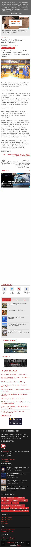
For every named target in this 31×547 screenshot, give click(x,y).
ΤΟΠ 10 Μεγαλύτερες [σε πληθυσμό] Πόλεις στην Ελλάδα (17, 304)
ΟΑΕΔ (11, 508)
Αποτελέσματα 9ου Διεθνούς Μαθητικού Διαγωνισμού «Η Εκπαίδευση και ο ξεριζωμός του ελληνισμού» (18, 488)
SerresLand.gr (10, 542)
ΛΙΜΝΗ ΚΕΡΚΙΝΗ (16, 510)
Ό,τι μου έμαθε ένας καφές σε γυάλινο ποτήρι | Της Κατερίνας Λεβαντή (15, 407)
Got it (21, 13)
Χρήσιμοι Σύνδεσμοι (6, 519)
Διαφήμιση (4, 521)
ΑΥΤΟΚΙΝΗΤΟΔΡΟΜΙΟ (7, 505)
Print (8, 48)
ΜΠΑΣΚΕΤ (22, 156)
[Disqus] (15, 215)
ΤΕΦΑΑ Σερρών (5, 461)
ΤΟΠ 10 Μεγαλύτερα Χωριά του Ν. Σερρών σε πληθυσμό (17, 324)
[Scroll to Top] (28, 543)
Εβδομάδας (15, 300)
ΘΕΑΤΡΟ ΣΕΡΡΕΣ (19, 508)
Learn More (13, 13)
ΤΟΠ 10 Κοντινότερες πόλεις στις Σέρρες (13, 382)
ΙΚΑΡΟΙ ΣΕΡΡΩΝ (19, 154)
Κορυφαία (6, 300)
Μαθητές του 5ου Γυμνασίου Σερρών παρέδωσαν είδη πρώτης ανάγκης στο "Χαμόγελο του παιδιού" (17, 482)
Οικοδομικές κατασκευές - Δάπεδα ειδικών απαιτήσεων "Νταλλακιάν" (14, 31)
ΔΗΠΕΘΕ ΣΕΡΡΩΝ (6, 503)
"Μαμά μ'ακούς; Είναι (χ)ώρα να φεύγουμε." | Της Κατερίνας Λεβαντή (18, 468)
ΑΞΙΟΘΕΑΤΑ (25, 510)
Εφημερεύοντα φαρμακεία (8, 529)
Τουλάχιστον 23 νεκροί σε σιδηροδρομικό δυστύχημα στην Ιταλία (18, 331)
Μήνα (24, 300)
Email (13, 48)
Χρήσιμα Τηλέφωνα (6, 517)
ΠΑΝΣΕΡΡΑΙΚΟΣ (20, 498)
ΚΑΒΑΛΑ (27, 154)
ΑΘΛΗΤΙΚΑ (6, 154)
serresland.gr (6, 451)
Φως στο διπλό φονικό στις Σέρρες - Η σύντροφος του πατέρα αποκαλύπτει (15, 378)
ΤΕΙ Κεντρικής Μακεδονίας (8, 459)
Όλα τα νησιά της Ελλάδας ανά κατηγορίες (14, 374)
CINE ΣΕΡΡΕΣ (23, 500)
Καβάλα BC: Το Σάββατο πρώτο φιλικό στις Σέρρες (13, 41)
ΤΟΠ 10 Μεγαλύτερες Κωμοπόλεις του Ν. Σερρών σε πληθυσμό (15, 390)
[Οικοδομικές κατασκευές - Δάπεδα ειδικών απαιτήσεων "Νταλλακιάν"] (15, 22)
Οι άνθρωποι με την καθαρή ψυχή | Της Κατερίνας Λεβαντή (12, 411)
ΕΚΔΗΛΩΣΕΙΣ (10, 498)
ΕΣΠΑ (27, 508)
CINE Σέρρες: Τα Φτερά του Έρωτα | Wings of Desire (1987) (14, 385)
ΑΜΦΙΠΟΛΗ (15, 503)
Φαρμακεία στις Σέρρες (7, 531)
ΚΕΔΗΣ (3, 510)
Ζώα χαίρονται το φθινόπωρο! (16, 310)
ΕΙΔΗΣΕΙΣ (12, 154)
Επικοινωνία (4, 523)
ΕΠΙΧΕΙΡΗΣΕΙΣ (5, 508)
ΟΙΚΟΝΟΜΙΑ (15, 500)
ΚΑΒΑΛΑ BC (15, 156)
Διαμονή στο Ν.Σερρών (7, 539)
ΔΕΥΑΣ (8, 510)
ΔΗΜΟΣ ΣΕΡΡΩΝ (5, 500)
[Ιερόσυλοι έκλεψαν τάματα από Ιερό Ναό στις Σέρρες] (15, 180)
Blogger (19, 545)
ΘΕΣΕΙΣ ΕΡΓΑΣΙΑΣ (19, 505)
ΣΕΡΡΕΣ (28, 156)
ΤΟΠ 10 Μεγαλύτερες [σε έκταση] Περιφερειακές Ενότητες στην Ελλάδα (15, 402)
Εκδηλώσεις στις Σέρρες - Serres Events (12, 399)
